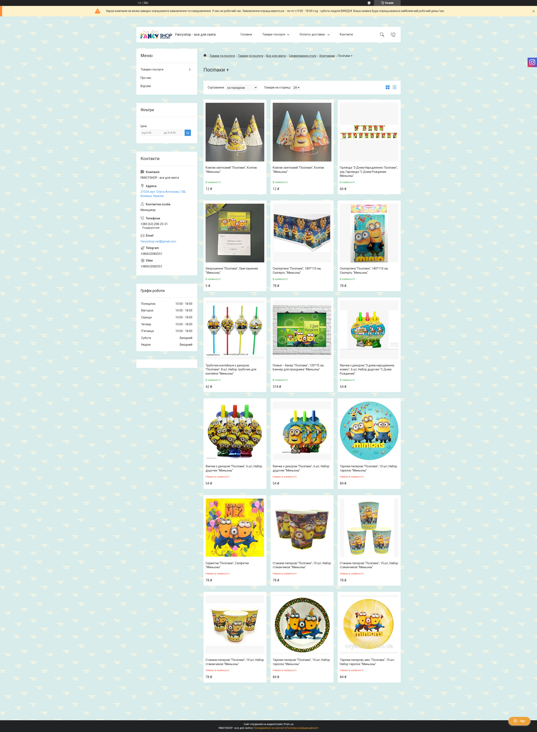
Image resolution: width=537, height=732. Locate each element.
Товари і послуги (273, 34)
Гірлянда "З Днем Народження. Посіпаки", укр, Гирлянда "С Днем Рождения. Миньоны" (369, 171)
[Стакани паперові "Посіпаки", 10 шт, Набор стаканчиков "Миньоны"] (302, 527)
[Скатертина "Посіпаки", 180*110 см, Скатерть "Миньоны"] (302, 233)
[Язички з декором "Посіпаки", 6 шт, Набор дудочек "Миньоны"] (235, 430)
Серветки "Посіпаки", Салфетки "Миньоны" (227, 565)
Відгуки (146, 86)
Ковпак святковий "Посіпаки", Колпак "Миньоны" (231, 169)
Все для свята (276, 55)
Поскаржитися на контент (269, 728)
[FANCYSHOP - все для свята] (156, 34)
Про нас (146, 77)
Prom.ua (288, 724)
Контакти (346, 34)
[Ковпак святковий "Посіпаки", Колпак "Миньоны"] (235, 132)
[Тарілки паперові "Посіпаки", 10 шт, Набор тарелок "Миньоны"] (369, 430)
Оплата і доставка (312, 34)
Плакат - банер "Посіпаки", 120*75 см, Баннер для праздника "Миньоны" (298, 367)
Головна (246, 34)
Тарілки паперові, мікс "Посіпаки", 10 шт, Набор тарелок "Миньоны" (367, 662)
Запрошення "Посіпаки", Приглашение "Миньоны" (232, 270)
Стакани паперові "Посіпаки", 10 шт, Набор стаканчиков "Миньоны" (302, 565)
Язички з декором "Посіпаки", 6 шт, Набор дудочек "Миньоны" (234, 468)
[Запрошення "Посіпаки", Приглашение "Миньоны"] (235, 233)
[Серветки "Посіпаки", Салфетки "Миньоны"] (235, 527)
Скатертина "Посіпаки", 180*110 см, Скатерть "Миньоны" (297, 270)
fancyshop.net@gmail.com (158, 241)
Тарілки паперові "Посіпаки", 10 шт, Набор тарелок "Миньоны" (368, 468)
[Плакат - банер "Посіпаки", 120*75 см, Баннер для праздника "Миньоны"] (302, 330)
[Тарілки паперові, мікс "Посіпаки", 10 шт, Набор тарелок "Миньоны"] (369, 624)
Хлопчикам (327, 55)
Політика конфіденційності (302, 728)
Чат (522, 721)
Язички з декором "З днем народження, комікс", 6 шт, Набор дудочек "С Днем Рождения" (367, 369)
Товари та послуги (222, 55)
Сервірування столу (302, 55)
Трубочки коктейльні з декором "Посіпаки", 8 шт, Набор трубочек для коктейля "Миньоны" (231, 369)
